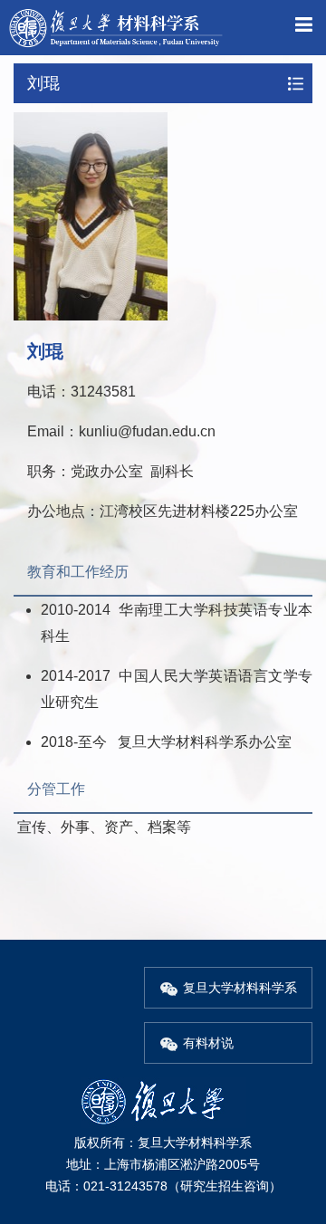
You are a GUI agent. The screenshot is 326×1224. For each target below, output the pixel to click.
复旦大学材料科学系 (240, 987)
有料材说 (208, 1043)
